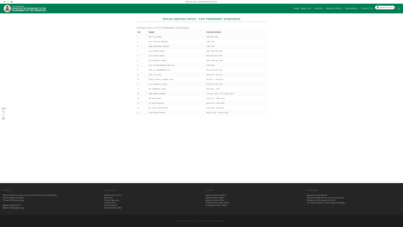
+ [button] (3, 111)
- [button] (3, 114)
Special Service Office (214, 200)
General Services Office (215, 195)
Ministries (108, 198)
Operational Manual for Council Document (325, 198)
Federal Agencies (111, 200)
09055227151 (191, 2)
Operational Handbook (317, 195)
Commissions (110, 203)
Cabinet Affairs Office (214, 198)
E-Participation (110, 205)
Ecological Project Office (216, 205)
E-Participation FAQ (112, 208)
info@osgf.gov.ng (208, 2)
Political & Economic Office (217, 203)
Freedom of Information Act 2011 (321, 200)
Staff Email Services (113, 195)
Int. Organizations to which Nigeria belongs (326, 203)
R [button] (3, 118)
